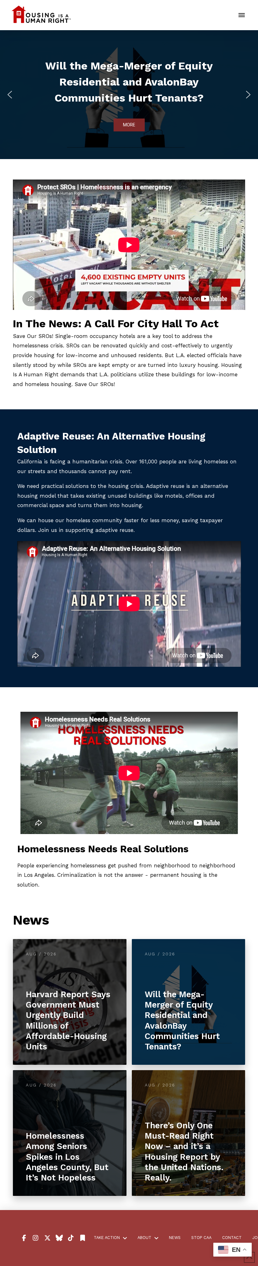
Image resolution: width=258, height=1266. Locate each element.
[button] (241, 15)
